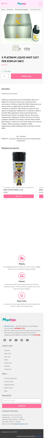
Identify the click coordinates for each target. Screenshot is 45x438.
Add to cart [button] (18, 196)
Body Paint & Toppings (21, 9)
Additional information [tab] (10, 94)
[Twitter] (10, 340)
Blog (5, 391)
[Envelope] (27, 340)
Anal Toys (7, 357)
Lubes (13, 187)
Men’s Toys (7, 353)
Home (3, 9)
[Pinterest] (21, 340)
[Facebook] (4, 340)
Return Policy (8, 388)
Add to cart (26, 76)
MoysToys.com (9, 326)
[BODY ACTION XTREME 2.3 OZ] (18, 168)
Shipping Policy (9, 385)
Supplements (21, 140)
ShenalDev (38, 436)
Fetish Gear (8, 363)
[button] (40, 3)
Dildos (6, 360)
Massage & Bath (35, 138)
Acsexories (10, 9)
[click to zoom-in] (22, 27)
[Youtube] (16, 340)
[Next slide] (38, 27)
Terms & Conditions (10, 378)
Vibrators (7, 350)
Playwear (7, 366)
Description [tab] (6, 89)
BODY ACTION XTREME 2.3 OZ (13, 190)
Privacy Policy (8, 381)
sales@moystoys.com (21, 424)
